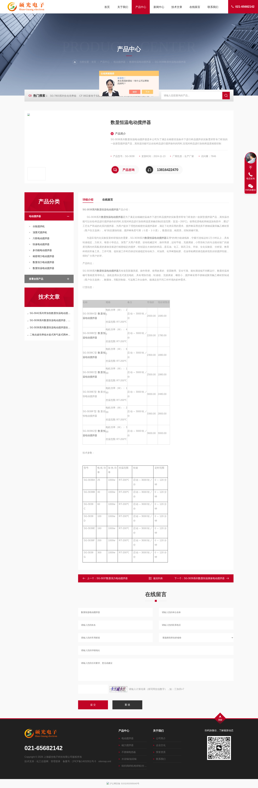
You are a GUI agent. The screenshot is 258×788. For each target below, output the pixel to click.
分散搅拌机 (39, 226)
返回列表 (158, 578)
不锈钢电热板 (129, 752)
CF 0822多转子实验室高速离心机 (97, 96)
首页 (107, 7)
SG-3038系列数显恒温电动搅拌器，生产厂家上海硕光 (50, 320)
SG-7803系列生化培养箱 (63, 96)
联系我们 (213, 7)
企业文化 (161, 745)
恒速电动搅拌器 (41, 244)
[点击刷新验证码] (118, 689)
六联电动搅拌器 (41, 238)
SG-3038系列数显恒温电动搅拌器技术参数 (50, 327)
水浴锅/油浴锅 (129, 759)
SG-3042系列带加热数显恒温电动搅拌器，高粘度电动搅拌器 (50, 313)
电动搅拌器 (119, 62)
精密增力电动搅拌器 (43, 256)
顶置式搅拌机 (40, 232)
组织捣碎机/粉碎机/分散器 (134, 766)
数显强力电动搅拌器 (43, 262)
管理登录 (55, 761)
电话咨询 (250, 178)
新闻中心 (158, 7)
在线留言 (194, 7)
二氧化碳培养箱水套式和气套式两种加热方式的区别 (50, 334)
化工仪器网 (42, 761)
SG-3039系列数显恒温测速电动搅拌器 (204, 578)
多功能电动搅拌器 (42, 250)
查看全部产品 (36, 279)
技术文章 (176, 7)
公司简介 (161, 738)
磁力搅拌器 (127, 745)
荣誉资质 (161, 752)
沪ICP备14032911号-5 (84, 761)
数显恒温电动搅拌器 (140, 62)
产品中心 (140, 7)
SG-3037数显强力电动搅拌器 (112, 578)
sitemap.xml (104, 761)
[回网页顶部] (250, 168)
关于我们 (122, 7)
